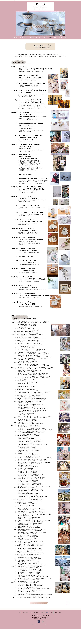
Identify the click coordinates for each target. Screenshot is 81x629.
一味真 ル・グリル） (40, 521)
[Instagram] (43, 621)
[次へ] (64, 23)
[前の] (16, 23)
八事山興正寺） (26, 451)
